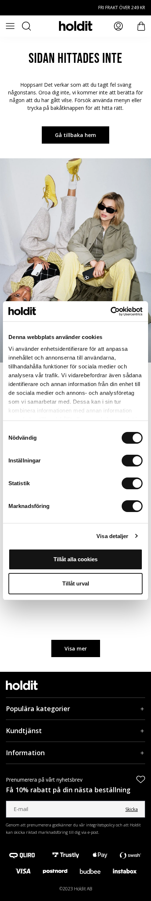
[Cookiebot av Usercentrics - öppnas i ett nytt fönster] (110, 311)
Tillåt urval (75, 583)
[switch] (132, 460)
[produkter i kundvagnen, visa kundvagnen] (141, 26)
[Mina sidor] (118, 26)
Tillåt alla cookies (75, 559)
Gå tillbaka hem (75, 134)
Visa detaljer (112, 536)
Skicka (131, 809)
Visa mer (76, 648)
